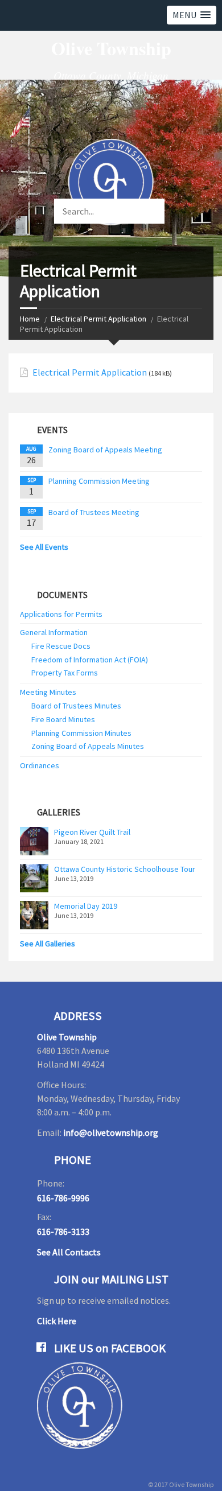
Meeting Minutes (48, 692)
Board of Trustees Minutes (76, 706)
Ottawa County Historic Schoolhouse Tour (124, 869)
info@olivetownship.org (110, 1132)
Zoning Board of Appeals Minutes (87, 746)
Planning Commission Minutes (81, 733)
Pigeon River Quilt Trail (92, 832)
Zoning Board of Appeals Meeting (105, 449)
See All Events (44, 547)
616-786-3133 (63, 1231)
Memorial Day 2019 (85, 906)
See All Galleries (47, 943)
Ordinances (39, 765)
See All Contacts (69, 1252)
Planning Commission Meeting (99, 481)
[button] (191, 15)
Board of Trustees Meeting (93, 512)
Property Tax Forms (64, 673)
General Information (54, 632)
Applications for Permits (61, 614)
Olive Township (67, 1037)
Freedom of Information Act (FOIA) (89, 659)
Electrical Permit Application (98, 319)
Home (30, 319)
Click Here (56, 1321)
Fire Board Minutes (63, 719)
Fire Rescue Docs (61, 646)
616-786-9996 (63, 1198)
